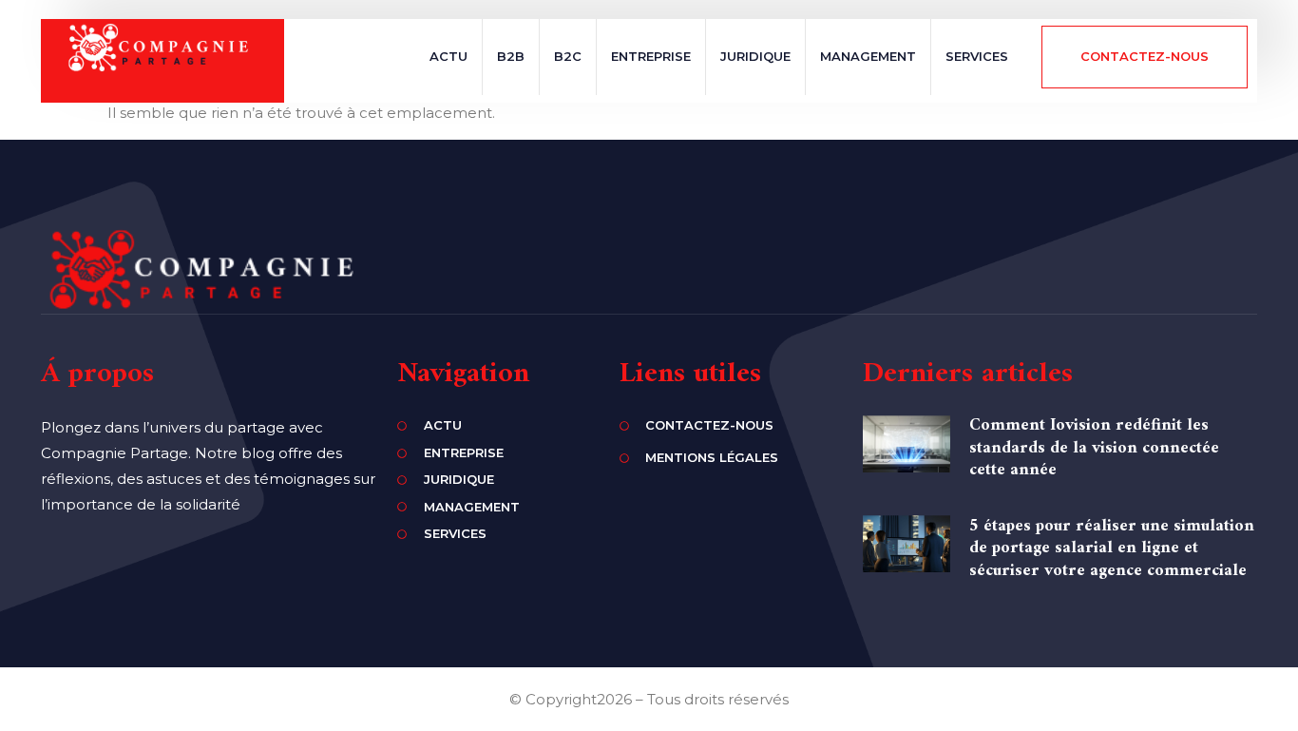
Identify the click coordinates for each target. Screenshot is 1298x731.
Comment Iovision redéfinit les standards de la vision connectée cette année (1094, 448)
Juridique (755, 56)
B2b (511, 56)
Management (868, 56)
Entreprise (651, 56)
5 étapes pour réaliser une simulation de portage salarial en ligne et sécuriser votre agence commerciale (1111, 548)
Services (976, 56)
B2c (568, 56)
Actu (448, 56)
